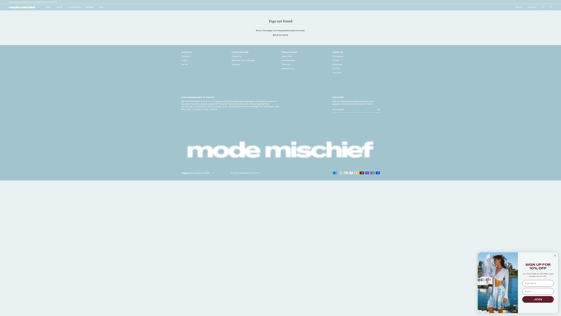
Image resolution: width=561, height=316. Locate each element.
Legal (184, 60)
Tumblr (336, 68)
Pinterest (337, 64)
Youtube (337, 73)
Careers (185, 56)
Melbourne (288, 68)
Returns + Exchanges (243, 60)
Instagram (338, 56)
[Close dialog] (555, 255)
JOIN (538, 299)
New (48, 7)
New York (287, 56)
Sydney (286, 64)
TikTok (335, 60)
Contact (236, 64)
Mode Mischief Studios (249, 173)
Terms (184, 64)
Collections (74, 7)
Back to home (280, 35)
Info (101, 7)
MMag (89, 7)
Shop (60, 7)
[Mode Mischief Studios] (22, 7)
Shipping (236, 56)
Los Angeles (289, 60)
